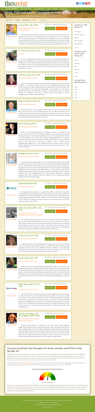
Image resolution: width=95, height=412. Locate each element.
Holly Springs (25, 20)
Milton (75, 66)
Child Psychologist (78, 40)
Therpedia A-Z (39, 9)
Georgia (18, 20)
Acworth (76, 72)
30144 (75, 92)
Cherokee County (28, 363)
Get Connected (26, 9)
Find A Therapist (12, 9)
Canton (76, 60)
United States (9, 20)
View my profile (61, 28)
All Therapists (77, 31)
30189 (75, 87)
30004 (75, 97)
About (55, 9)
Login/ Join (63, 9)
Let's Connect (50, 28)
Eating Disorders (78, 44)
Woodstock (77, 63)
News (49, 9)
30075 (75, 95)
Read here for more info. (47, 407)
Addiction (76, 37)
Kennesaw (76, 69)
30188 (75, 89)
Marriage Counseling (79, 34)
